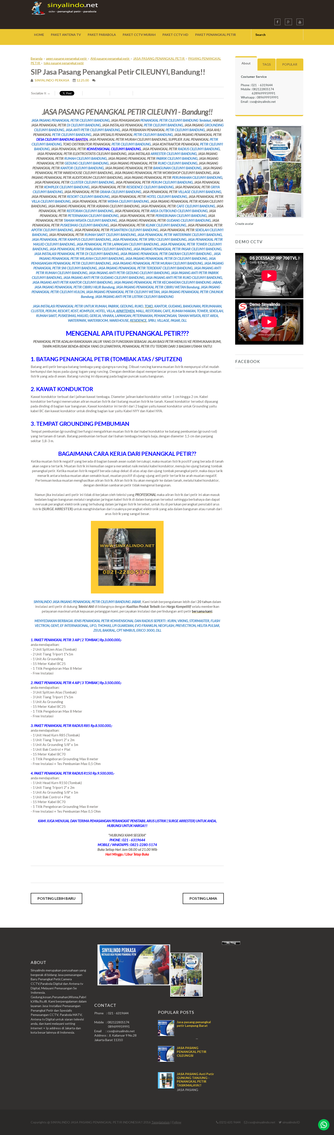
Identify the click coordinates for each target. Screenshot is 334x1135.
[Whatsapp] (323, 1124)
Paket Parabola (102, 35)
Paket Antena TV (66, 35)
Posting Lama (203, 898)
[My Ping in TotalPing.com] (231, 943)
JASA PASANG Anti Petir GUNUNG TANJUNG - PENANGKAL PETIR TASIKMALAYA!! (195, 1079)
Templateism (160, 1122)
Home (39, 35)
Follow (176, 1122)
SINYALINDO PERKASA (51, 80)
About (246, 63)
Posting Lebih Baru (56, 898)
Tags (266, 64)
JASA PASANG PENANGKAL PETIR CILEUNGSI (191, 1051)
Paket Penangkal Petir (215, 35)
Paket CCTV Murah (139, 35)
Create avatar (244, 224)
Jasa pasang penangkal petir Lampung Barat (194, 1024)
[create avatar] (269, 219)
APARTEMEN (125, 311)
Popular (289, 64)
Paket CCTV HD (175, 35)
